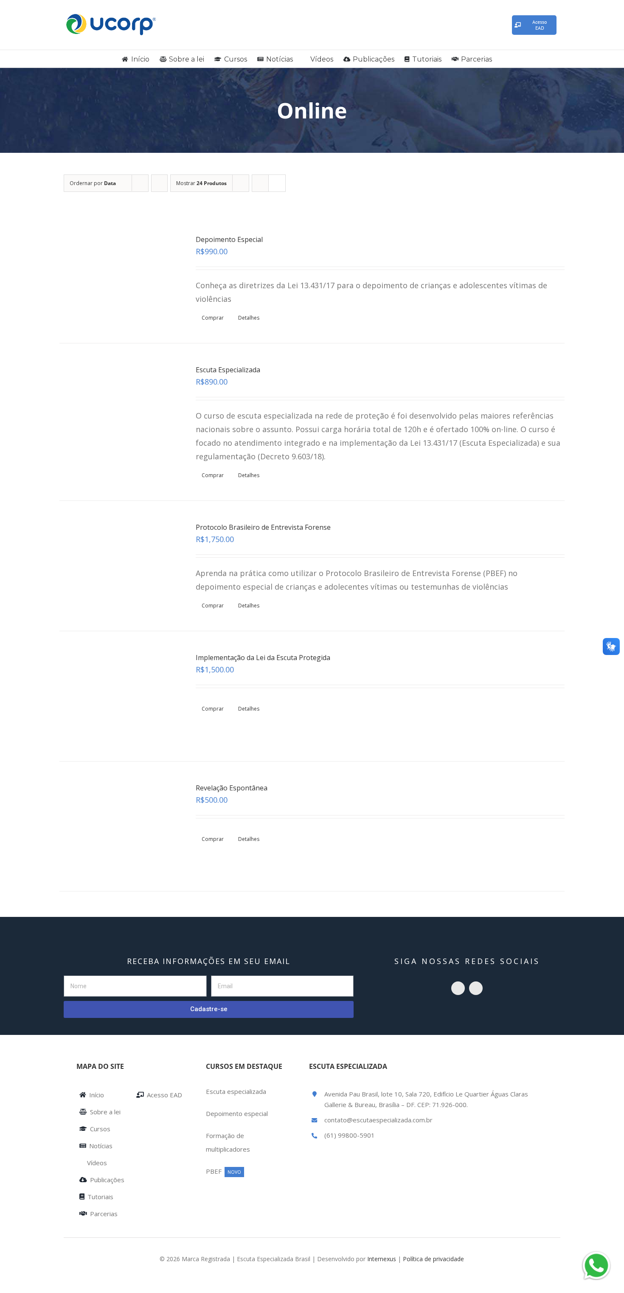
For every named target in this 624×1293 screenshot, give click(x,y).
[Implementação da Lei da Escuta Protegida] (117, 695)
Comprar (213, 317)
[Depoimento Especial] (117, 277)
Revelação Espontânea (231, 788)
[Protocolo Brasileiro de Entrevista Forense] (117, 565)
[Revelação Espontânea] (117, 826)
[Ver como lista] (277, 183)
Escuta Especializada (228, 369)
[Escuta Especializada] (117, 408)
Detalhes (248, 317)
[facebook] (476, 988)
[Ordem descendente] (159, 183)
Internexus (381, 1259)
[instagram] (458, 988)
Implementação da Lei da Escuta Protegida (263, 657)
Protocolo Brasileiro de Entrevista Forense (263, 527)
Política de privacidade (433, 1259)
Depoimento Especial (229, 239)
